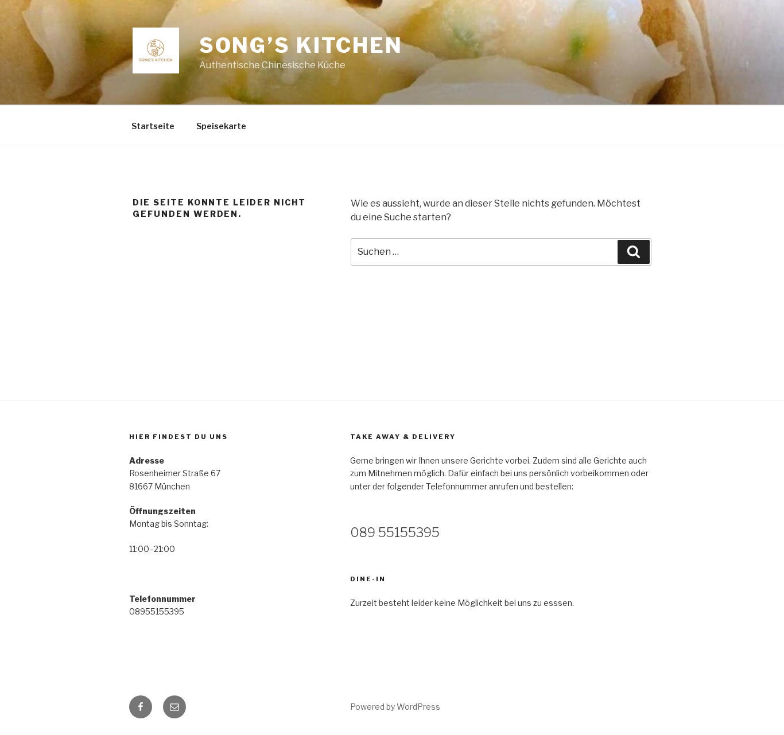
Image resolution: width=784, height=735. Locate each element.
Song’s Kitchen (301, 45)
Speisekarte (221, 126)
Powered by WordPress (395, 706)
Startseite (152, 126)
